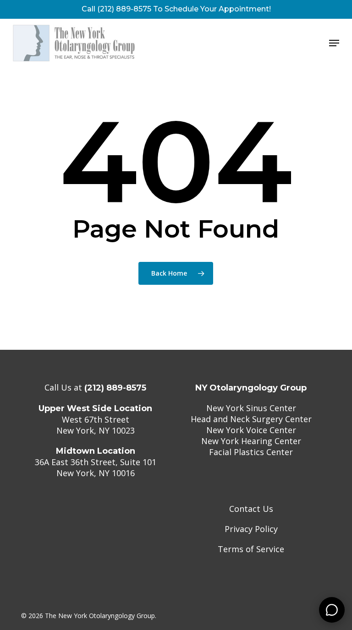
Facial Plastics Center (251, 451)
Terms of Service (251, 548)
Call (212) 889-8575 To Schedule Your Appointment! (176, 9)
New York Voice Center (251, 429)
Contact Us (251, 508)
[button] (334, 43)
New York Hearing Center (251, 440)
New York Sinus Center (251, 407)
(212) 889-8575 (115, 388)
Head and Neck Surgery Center (251, 418)
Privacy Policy (251, 528)
